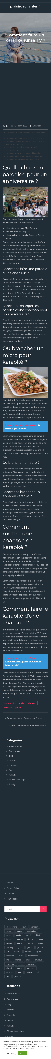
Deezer (12, 770)
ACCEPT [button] (23, 1053)
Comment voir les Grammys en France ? (25, 718)
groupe (40, 947)
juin (7, 951)
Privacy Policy (13, 888)
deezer (20, 943)
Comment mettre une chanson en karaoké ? (25, 156)
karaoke (8, 707)
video (39, 972)
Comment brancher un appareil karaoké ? (24, 153)
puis (20, 972)
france (40, 943)
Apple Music (14, 751)
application (31, 931)
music (28, 960)
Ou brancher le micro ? (15, 150)
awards (28, 935)
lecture (28, 951)
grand (20, 947)
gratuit (30, 947)
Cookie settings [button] (10, 1053)
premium (31, 968)
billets (8, 939)
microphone (33, 955)
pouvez (20, 968)
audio (22, 703)
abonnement (11, 927)
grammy (9, 947)
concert (12, 760)
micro (21, 955)
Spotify (12, 784)
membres (10, 955)
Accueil (10, 882)
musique (38, 960)
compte (41, 939)
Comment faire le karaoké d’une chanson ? (24, 159)
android (9, 931)
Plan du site (12, 898)
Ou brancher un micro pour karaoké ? (22, 147)
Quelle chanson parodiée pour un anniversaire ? (25, 133)
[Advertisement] (25, 89)
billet (38, 935)
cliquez (30, 939)
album (24, 927)
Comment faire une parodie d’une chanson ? (25, 138)
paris (21, 964)
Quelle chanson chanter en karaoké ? (27, 725)
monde (18, 960)
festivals (12, 774)
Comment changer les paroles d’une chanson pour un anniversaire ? (25, 142)
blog (11, 755)
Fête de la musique (17, 779)
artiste (9, 935)
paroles (18, 707)
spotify (29, 972)
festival (30, 943)
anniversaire (10, 703)
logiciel (38, 951)
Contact (10, 893)
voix (8, 976)
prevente (9, 972)
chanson (32, 703)
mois (8, 960)
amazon (34, 927)
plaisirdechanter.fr (25, 6)
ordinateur (10, 964)
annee (19, 931)
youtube (17, 976)
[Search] (43, 909)
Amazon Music (15, 746)
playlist (9, 968)
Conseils (37, 125)
